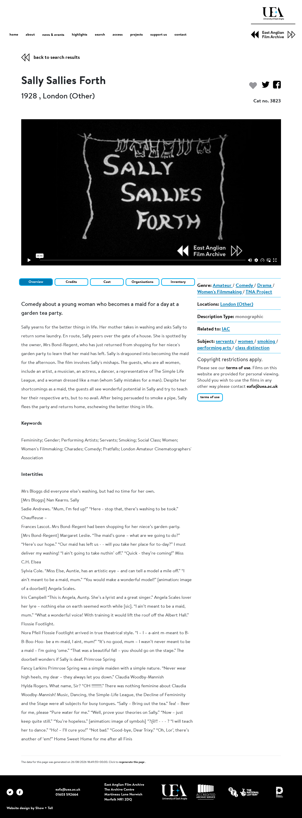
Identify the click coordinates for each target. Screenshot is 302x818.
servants (225, 341)
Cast (107, 282)
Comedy (245, 285)
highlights (79, 34)
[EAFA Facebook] (20, 792)
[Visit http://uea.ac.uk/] (174, 792)
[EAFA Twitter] (11, 792)
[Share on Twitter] (264, 87)
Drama (265, 285)
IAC (226, 329)
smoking (266, 341)
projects (136, 34)
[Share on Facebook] (275, 87)
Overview (36, 282)
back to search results (57, 57)
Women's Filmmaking (220, 292)
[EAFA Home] (273, 22)
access (118, 34)
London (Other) (236, 304)
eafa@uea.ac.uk (262, 386)
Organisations (142, 282)
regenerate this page (132, 762)
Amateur (223, 285)
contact (180, 34)
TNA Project (259, 292)
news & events (53, 35)
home (14, 34)
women (246, 341)
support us (158, 34)
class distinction (252, 348)
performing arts (214, 348)
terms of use (238, 368)
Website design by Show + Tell (30, 808)
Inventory (178, 282)
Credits (71, 282)
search (100, 34)
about (30, 34)
